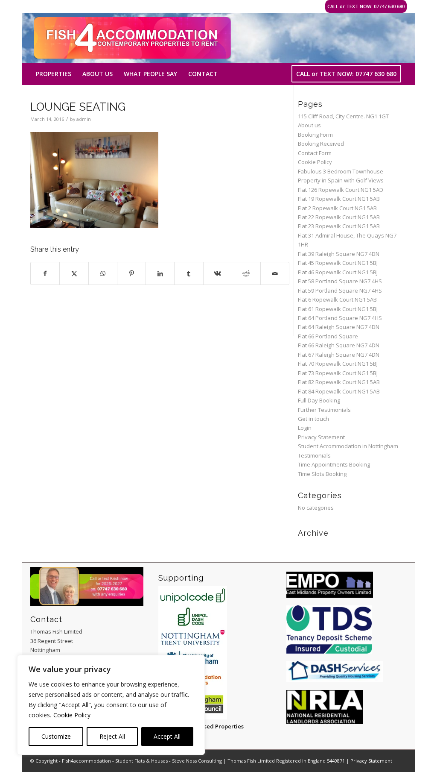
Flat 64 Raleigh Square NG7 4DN (338, 327)
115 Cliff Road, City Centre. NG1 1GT (343, 116)
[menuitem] (53, 74)
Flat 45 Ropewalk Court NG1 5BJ (338, 263)
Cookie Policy (71, 715)
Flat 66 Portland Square (328, 336)
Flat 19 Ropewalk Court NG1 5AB (339, 199)
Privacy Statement (321, 437)
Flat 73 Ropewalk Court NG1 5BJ (338, 373)
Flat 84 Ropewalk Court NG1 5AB (339, 391)
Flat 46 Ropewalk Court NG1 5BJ (338, 272)
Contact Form (315, 153)
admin (83, 119)
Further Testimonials (324, 410)
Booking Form (315, 134)
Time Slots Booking (322, 474)
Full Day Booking (319, 400)
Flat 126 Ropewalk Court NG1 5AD (340, 190)
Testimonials (314, 455)
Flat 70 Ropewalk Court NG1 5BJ (338, 363)
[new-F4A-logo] (132, 38)
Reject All (112, 736)
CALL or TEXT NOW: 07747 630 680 (366, 6)
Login (305, 427)
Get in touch (313, 419)
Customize (56, 736)
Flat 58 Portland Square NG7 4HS (340, 281)
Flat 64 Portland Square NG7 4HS (340, 318)
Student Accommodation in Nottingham (348, 446)
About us (309, 125)
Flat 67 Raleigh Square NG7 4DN (338, 354)
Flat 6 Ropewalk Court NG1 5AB (337, 299)
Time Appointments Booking (334, 464)
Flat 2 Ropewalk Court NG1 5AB (337, 208)
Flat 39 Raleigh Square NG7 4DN (338, 254)
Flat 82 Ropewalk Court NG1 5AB (339, 382)
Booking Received (321, 143)
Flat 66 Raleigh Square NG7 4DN (338, 345)
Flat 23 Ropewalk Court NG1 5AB (339, 226)
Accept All (167, 736)
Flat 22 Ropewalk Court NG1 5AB (339, 217)
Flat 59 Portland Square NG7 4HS (340, 290)
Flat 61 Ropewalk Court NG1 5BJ (338, 309)
